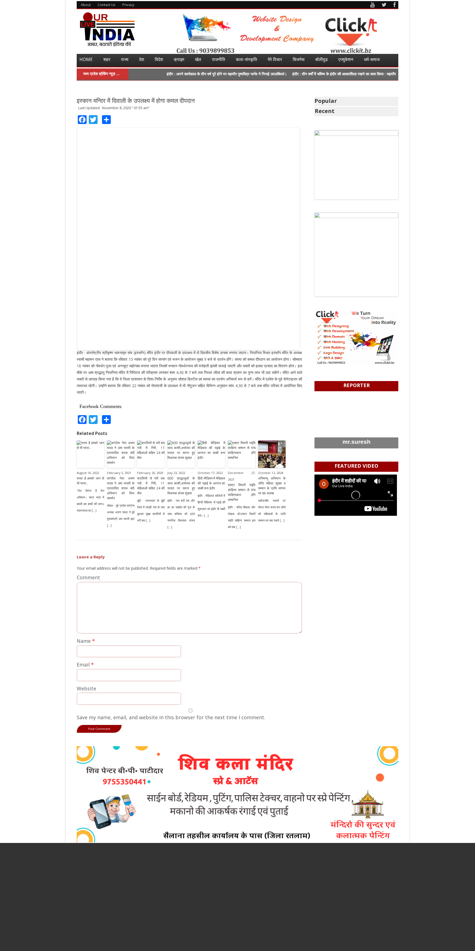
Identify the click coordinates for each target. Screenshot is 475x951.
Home (86, 59)
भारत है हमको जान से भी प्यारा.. (90, 481)
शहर (106, 59)
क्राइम (179, 59)
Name (86, 641)
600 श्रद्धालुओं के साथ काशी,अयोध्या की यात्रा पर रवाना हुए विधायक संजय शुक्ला (181, 485)
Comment (88, 577)
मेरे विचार (275, 59)
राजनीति (218, 59)
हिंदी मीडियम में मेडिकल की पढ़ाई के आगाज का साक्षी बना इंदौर (211, 483)
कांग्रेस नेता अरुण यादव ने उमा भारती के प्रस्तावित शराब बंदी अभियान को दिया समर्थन (120, 488)
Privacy (128, 4)
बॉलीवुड (321, 59)
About (86, 4)
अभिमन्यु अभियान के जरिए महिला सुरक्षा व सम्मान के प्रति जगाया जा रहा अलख (272, 485)
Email (85, 664)
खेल (198, 59)
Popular (325, 100)
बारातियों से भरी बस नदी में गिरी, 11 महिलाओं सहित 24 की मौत (151, 485)
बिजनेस (299, 59)
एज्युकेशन (345, 59)
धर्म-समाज (372, 59)
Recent (325, 111)
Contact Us (106, 4)
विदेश (159, 59)
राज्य (124, 59)
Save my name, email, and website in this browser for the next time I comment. (171, 717)
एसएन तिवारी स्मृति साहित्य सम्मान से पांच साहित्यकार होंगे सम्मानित (241, 492)
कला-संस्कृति (246, 59)
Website (86, 688)
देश (141, 59)
